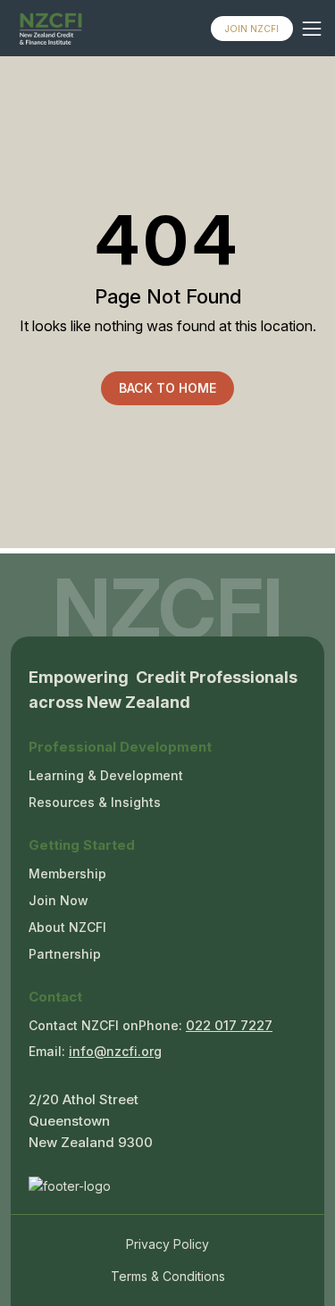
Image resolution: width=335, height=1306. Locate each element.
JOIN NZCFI (252, 28)
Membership (67, 873)
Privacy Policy (167, 1244)
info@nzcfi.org (115, 1051)
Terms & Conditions (168, 1276)
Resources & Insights (95, 802)
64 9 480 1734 (229, 1028)
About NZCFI (67, 927)
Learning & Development (106, 775)
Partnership (65, 953)
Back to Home (167, 387)
